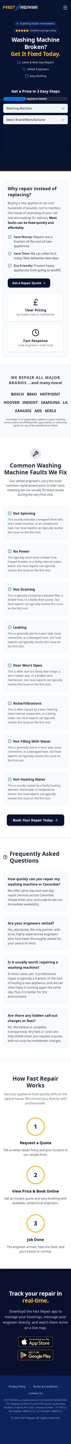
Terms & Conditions (45, 1386)
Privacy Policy (17, 1386)
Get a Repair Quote (26, 283)
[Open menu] (65, 7)
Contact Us (35, 1393)
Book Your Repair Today (33, 820)
